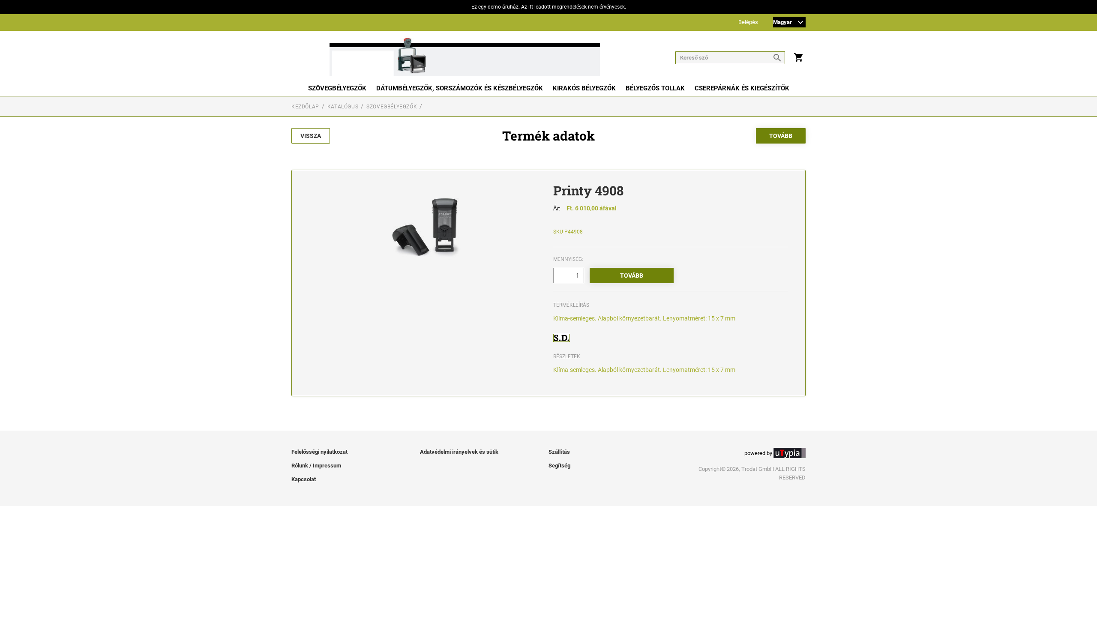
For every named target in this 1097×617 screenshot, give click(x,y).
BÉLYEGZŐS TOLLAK (655, 88)
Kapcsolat (303, 479)
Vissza (310, 135)
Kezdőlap (305, 107)
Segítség (559, 465)
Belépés (748, 22)
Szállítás (559, 452)
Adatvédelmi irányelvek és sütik (459, 452)
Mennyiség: (568, 259)
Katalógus (342, 107)
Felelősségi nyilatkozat (319, 452)
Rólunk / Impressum (316, 465)
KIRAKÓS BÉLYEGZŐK (584, 88)
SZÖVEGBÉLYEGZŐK (337, 88)
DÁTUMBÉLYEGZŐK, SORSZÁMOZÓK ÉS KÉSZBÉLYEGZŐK (459, 88)
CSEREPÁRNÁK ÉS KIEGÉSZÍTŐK (742, 88)
